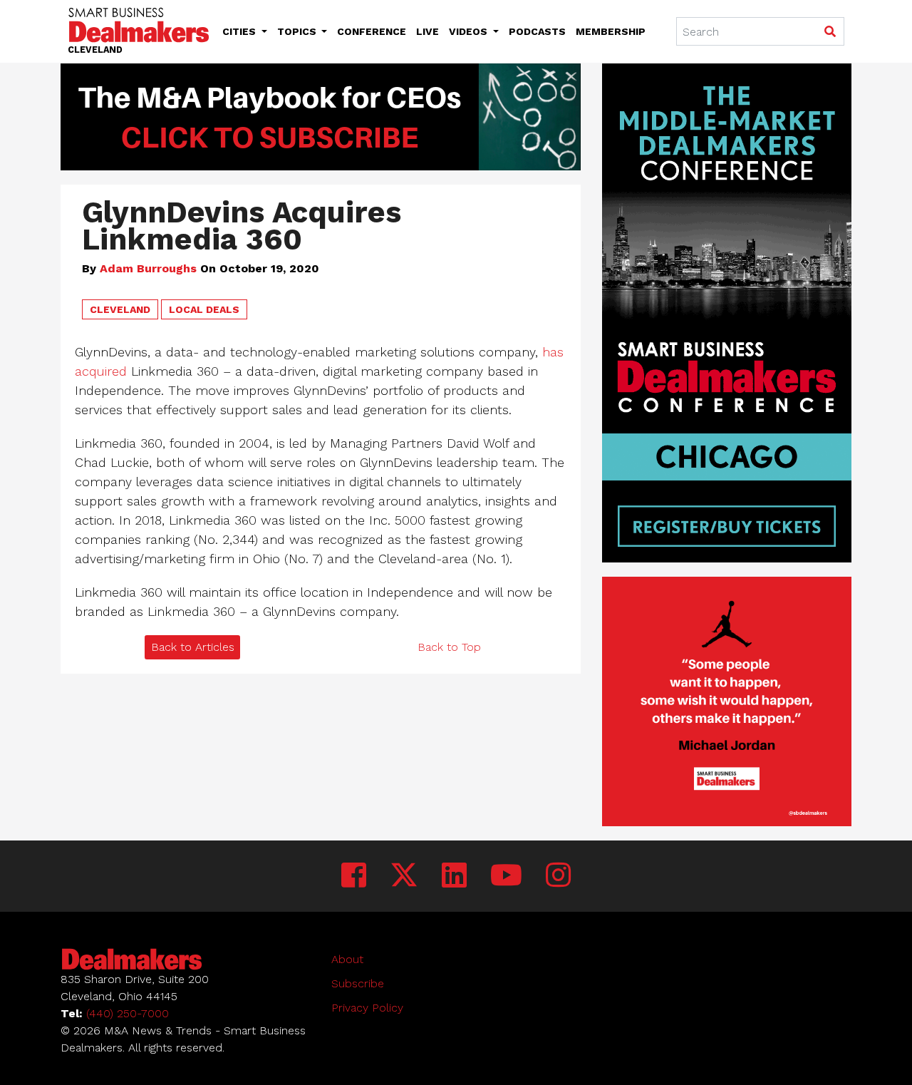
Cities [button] (240, 31)
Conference (371, 31)
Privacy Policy (367, 1007)
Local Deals (204, 309)
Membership (611, 31)
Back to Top (449, 647)
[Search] (829, 32)
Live (427, 31)
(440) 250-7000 (127, 1013)
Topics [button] (298, 31)
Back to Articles (192, 647)
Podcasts (537, 31)
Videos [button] (469, 31)
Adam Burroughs (148, 268)
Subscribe (357, 983)
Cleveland (120, 309)
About (347, 959)
